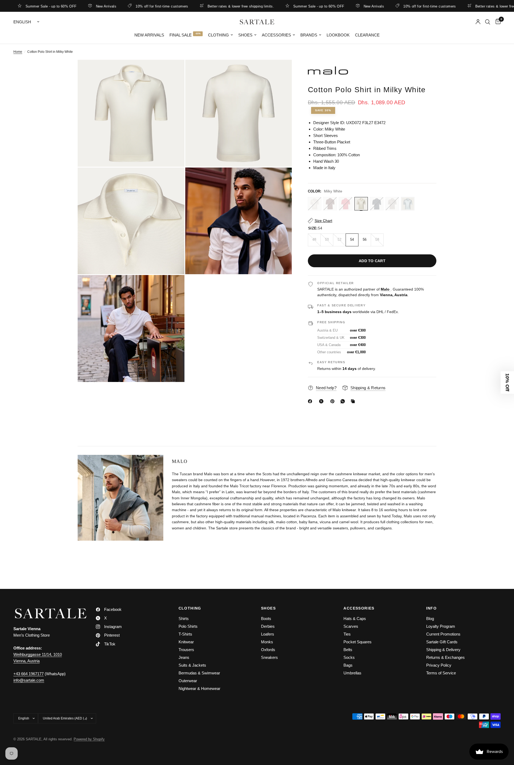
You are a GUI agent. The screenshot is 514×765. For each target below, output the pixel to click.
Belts (347, 649)
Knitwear (186, 642)
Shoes (245, 35)
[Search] (487, 21)
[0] (497, 21)
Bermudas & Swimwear (199, 673)
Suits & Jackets (192, 665)
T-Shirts (185, 634)
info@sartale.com (28, 680)
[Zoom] (173, 71)
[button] (507, 382)
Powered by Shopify (89, 739)
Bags (348, 665)
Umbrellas (352, 673)
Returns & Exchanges (445, 657)
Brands (308, 35)
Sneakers (269, 657)
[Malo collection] (372, 70)
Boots (266, 618)
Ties (347, 634)
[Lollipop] (345, 203)
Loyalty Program (440, 626)
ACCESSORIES (358, 608)
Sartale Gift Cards (442, 642)
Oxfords (268, 649)
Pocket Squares (357, 642)
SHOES (268, 608)
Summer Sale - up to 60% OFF (296, 6)
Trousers (186, 649)
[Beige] (314, 203)
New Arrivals (83, 6)
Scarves (350, 626)
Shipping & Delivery (443, 649)
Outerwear (188, 680)
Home (17, 52)
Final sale (180, 35)
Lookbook (338, 35)
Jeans (184, 657)
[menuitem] (149, 35)
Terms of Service (441, 673)
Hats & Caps (354, 618)
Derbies (268, 626)
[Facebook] (311, 401)
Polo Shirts (188, 626)
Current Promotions (443, 634)
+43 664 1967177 (28, 673)
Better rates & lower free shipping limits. (218, 6)
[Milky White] (361, 203)
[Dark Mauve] (330, 203)
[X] (322, 401)
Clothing (218, 35)
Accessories (276, 35)
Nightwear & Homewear (199, 688)
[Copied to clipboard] (354, 401)
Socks (349, 657)
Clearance (367, 35)
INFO (431, 608)
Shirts (184, 618)
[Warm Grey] (392, 203)
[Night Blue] (376, 203)
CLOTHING (190, 608)
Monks (267, 642)
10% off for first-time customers (139, 6)
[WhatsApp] (344, 401)
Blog (430, 618)
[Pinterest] (333, 401)
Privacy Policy (438, 665)
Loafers (267, 634)
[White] (407, 203)
